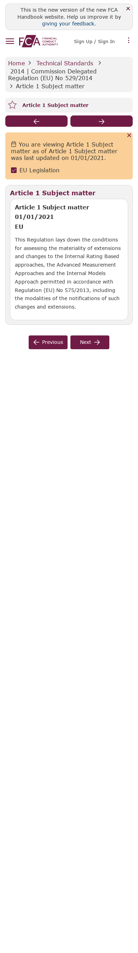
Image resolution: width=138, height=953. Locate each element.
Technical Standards (64, 63)
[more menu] (129, 41)
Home (16, 63)
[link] (38, 41)
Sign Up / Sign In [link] (94, 41)
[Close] (128, 9)
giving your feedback (68, 23)
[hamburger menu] (9, 41)
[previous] (36, 121)
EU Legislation (39, 170)
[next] (101, 121)
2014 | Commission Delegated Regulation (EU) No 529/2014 (53, 74)
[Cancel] (129, 135)
